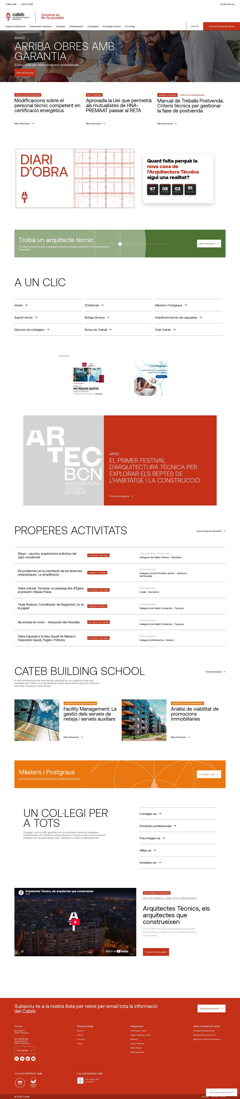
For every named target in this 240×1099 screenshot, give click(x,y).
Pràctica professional (28, 95)
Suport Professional (15, 26)
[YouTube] (33, 1058)
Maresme (134, 1039)
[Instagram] (16, 1058)
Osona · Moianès (137, 1044)
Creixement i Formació (41, 26)
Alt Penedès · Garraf (138, 1031)
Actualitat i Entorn (112, 26)
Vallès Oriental (136, 1048)
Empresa (60, 26)
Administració (76, 26)
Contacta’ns (27, 4)
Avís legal (205, 1096)
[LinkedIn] (28, 1058)
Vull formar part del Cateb (221, 26)
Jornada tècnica (167, 95)
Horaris (79, 1044)
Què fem (80, 1031)
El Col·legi (130, 26)
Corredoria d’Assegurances (204, 1031)
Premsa (80, 1035)
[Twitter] (22, 1058)
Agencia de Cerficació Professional (206, 1039)
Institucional (94, 95)
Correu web (11, 4)
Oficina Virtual (227, 4)
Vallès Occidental (137, 1052)
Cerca (193, 26)
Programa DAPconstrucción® (204, 1035)
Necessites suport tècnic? (221, 1092)
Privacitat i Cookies (218, 1096)
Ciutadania (93, 26)
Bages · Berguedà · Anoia (140, 1035)
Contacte (81, 1039)
